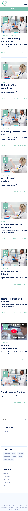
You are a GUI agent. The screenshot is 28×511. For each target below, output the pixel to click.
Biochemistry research (10, 453)
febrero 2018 (6, 476)
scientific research (8, 459)
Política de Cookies (14, 510)
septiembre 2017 (7, 482)
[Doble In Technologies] (4, 3)
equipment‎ (7, 456)
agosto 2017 (6, 485)
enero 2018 (6, 479)
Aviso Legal (11, 507)
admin (25, 52)
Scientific (13, 35)
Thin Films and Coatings (13, 392)
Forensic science (7, 128)
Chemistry (5, 268)
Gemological (6, 35)
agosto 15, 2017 (7, 295)
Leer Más (3, 52)
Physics (20, 456)
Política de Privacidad (21, 507)
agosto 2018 (6, 473)
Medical (14, 456)
